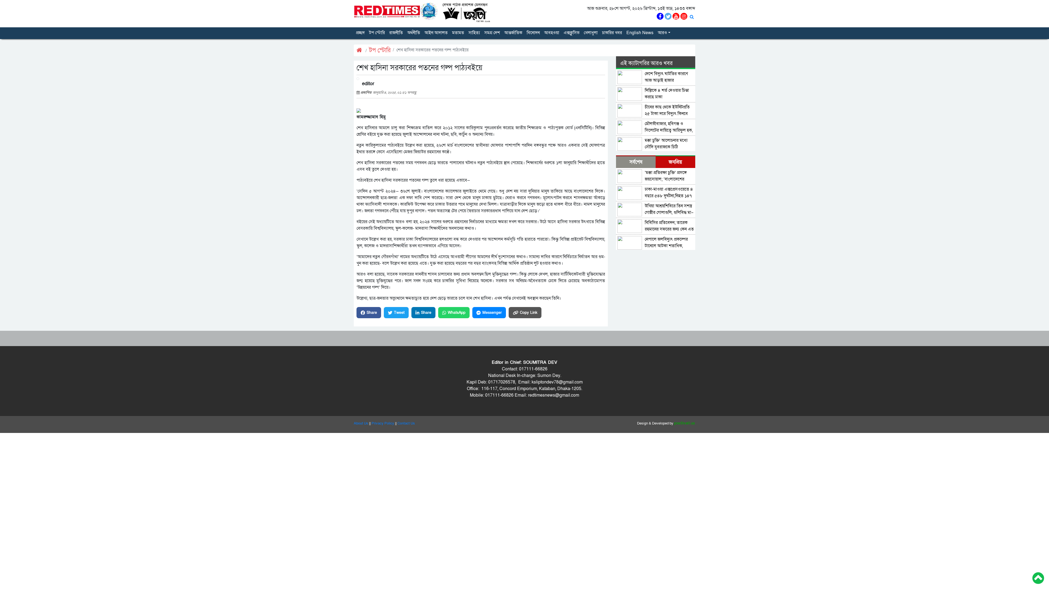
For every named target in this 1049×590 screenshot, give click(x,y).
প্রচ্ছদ (360, 33)
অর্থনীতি (413, 33)
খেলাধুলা (591, 33)
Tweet (399, 312)
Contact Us (406, 423)
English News (639, 33)
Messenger (492, 312)
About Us (361, 423)
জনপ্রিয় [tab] (675, 162)
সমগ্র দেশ (492, 33)
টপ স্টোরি (377, 33)
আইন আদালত (436, 33)
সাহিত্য (474, 33)
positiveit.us (684, 423)
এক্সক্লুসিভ (571, 33)
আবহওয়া (551, 33)
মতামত (458, 33)
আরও (662, 33)
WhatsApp (456, 312)
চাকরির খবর (612, 33)
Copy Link (528, 312)
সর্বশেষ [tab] (635, 162)
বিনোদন (533, 33)
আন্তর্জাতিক (513, 33)
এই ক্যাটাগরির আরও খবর (646, 63)
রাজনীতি (396, 33)
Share (372, 312)
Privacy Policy (383, 423)
